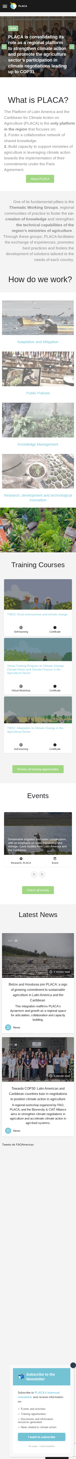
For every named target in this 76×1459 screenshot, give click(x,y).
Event (55, 863)
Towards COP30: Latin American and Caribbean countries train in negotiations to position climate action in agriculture (38, 1094)
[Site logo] (19, 6)
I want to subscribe (41, 1437)
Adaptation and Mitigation (37, 342)
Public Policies (38, 393)
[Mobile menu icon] (5, 6)
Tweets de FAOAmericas (18, 1144)
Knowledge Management (38, 444)
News (13, 28)
